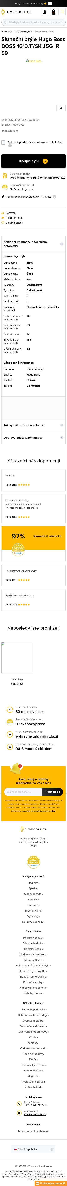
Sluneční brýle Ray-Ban (33, 971)
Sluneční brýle (23, 31)
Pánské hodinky (32, 938)
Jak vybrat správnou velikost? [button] (24, 425)
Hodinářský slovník (32, 1065)
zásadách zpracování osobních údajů (38, 810)
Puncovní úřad (33, 1070)
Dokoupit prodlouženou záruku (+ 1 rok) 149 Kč (35, 142)
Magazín (32, 1076)
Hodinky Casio (33, 949)
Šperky (33, 888)
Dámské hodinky (33, 943)
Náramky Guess (32, 960)
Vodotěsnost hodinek (33, 1048)
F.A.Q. (32, 1059)
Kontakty (32, 1043)
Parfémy (33, 905)
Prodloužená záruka (33, 1082)
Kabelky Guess (33, 993)
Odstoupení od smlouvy (33, 1032)
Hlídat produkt (14, 218)
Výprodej (32, 916)
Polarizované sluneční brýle (32, 965)
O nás (32, 1037)
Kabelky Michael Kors (33, 988)
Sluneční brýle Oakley (33, 977)
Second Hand (33, 911)
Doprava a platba (32, 1021)
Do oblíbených (14, 222)
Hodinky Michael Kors (33, 954)
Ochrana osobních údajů (33, 1015)
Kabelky (33, 899)
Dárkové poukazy (32, 922)
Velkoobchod (33, 1087)
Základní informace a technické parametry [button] (26, 244)
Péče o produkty (33, 1054)
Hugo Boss (17, 679)
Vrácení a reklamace (32, 1026)
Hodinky (33, 883)
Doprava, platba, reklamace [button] (23, 437)
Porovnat (10, 213)
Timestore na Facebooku (33, 1131)
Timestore (9, 31)
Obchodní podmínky (33, 1009)
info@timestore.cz (35, 1114)
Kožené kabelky (32, 982)
